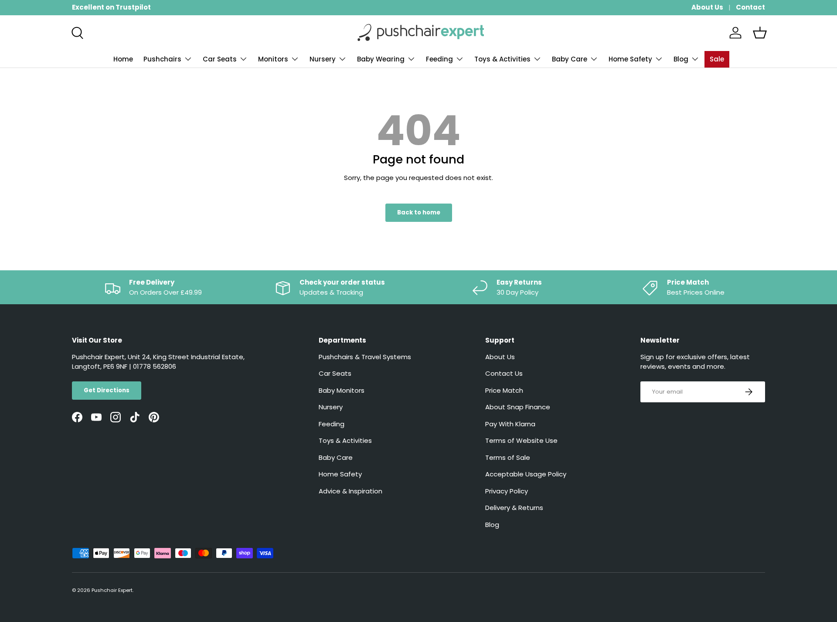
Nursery (323, 59)
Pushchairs (162, 59)
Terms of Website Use (521, 440)
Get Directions (106, 390)
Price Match (504, 390)
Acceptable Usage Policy (525, 474)
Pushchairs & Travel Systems (365, 356)
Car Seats (220, 59)
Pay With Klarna (510, 423)
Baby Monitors (341, 390)
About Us (707, 7)
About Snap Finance (517, 406)
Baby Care (569, 59)
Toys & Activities (502, 59)
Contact (750, 7)
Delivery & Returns (514, 507)
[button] (759, 32)
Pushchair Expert (112, 590)
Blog (681, 59)
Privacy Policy (506, 491)
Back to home (418, 212)
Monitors (273, 59)
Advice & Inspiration (350, 491)
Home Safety (630, 59)
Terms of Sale (507, 457)
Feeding (439, 59)
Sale (717, 59)
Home (123, 59)
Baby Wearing (381, 59)
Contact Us (504, 373)
